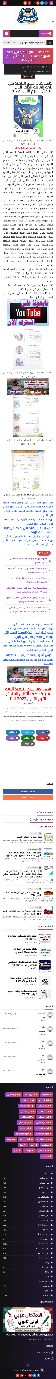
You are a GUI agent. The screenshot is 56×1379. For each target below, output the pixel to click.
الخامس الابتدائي (42, 1122)
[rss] (25, 3)
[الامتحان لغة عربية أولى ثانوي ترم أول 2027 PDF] (45, 939)
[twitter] (42, 3)
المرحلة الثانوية (43, 1139)
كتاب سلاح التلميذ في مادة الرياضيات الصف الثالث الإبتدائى (28, 530)
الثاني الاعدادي (43, 1117)
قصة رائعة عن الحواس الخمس (29, 837)
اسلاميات (45, 1094)
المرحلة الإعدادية (22, 1133)
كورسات (28, 1150)
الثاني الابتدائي (27, 71)
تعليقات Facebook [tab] (28, 791)
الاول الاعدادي (44, 1100)
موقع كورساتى (33, 160)
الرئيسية (44, 33)
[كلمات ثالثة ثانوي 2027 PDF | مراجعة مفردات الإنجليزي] (45, 952)
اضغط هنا (28, 703)
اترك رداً (41, 1020)
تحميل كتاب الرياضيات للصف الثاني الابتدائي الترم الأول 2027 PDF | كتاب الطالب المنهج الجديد (27, 599)
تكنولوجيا (45, 1145)
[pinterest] (29, 3)
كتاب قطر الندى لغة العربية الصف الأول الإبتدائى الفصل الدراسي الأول (28, 635)
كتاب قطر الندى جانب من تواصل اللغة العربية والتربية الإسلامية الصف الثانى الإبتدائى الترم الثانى (28, 504)
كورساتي (15, 1370)
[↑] (28, 1365)
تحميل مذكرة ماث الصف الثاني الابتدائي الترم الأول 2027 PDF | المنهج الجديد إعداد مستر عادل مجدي (28, 609)
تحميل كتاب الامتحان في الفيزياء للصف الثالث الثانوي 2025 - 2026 (22, 912)
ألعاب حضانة (24, 1128)
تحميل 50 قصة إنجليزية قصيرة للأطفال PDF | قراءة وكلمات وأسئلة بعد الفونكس (28, 580)
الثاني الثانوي (26, 1117)
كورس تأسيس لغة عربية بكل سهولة (29, 655)
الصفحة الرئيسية (42, 71)
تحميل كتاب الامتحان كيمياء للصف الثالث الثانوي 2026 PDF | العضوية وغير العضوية (24, 854)
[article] (28, 758)
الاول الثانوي (27, 1100)
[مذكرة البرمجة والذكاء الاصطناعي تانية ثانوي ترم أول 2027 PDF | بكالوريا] (45, 965)
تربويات (10, 1139)
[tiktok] (33, 3)
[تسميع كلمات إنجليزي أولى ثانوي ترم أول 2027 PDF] (45, 994)
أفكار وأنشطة (30, 1094)
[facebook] (46, 3)
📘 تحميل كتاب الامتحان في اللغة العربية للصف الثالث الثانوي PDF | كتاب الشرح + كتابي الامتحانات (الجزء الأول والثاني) (22, 874)
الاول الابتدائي (12, 1094)
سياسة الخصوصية (43, 1352)
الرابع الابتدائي (23, 1122)
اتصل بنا (47, 1358)
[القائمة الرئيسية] (6, 33)
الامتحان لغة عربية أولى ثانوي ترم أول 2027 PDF (22, 937)
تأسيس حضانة (25, 1139)
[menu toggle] (51, 3)
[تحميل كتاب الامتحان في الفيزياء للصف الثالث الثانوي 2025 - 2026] (48, 910)
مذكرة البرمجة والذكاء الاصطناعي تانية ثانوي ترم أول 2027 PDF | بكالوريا (22, 965)
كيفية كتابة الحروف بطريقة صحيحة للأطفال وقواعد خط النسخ (28, 662)
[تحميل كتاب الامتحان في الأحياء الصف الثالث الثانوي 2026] (48, 892)
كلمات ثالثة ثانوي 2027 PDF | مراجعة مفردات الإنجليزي (24, 950)
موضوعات (45, 1156)
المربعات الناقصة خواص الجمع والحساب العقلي (30, 641)
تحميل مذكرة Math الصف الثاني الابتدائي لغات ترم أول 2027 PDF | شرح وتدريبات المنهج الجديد (26, 590)
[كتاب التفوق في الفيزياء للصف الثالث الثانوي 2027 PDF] (45, 981)
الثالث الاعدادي (25, 1105)
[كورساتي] (28, 16)
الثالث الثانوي (44, 1111)
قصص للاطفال (43, 1150)
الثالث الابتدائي (43, 1105)
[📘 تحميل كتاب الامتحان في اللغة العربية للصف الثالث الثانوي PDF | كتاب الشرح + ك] (48, 870)
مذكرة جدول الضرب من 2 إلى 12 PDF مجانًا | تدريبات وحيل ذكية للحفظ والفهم (27, 570)
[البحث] (5, 3)
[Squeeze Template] (42, 1370)
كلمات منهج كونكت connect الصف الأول (33, 624)
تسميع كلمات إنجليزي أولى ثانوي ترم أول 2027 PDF (22, 992)
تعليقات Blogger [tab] (28, 797)
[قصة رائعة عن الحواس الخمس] (48, 836)
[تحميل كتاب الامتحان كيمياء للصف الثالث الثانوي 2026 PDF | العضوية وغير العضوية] (48, 852)
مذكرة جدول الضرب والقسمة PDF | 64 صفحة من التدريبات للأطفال (28, 560)
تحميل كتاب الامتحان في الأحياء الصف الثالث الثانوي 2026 (23, 893)
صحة (21, 1145)
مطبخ (16, 1150)
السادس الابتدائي (42, 1128)
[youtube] (38, 3)
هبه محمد (41, 1012)
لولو (43, 1027)
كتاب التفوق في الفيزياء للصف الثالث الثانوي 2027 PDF (23, 979)
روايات (32, 1145)
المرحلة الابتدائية (42, 1133)
